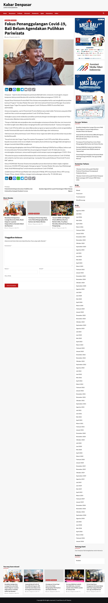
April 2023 (79, 341)
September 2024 (81, 286)
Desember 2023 (81, 315)
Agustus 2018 (80, 518)
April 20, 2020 (14, 37)
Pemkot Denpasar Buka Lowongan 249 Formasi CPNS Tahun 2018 (89, 178)
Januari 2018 (80, 541)
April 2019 (79, 492)
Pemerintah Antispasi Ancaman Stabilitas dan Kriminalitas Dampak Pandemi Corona (18, 189)
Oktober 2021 (80, 400)
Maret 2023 (79, 345)
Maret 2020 (79, 456)
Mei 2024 (79, 299)
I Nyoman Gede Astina (82, 169)
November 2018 (81, 508)
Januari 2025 (80, 273)
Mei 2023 (79, 338)
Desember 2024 (81, 276)
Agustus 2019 (80, 479)
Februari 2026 (80, 230)
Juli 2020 (78, 443)
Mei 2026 (79, 220)
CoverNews (59, 600)
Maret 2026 (79, 227)
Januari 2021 (80, 430)
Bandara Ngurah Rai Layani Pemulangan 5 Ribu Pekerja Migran (55, 189)
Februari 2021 (80, 426)
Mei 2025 (79, 259)
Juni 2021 (79, 413)
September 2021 (81, 404)
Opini (42, 13)
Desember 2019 (81, 466)
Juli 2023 (78, 331)
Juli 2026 (78, 214)
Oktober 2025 (80, 243)
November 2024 (81, 279)
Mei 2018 (79, 528)
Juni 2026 (79, 217)
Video (56, 13)
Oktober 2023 (80, 322)
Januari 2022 (80, 390)
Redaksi (78, 560)
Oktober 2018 (80, 512)
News (5, 13)
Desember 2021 (81, 394)
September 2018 (81, 515)
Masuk (78, 190)
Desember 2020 (81, 433)
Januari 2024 (80, 312)
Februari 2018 (80, 538)
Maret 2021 (79, 423)
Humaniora (49, 13)
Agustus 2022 (80, 368)
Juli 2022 (78, 371)
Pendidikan (93, 580)
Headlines (7, 20)
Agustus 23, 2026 (75, 591)
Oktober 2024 (80, 282)
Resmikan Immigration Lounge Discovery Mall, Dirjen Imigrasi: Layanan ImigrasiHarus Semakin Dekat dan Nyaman (14, 222)
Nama (7, 268)
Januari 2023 (80, 351)
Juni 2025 (79, 256)
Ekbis (54, 213)
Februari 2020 (80, 459)
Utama (17, 213)
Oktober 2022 (80, 361)
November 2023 (81, 318)
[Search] (104, 13)
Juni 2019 (79, 485)
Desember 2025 (81, 237)
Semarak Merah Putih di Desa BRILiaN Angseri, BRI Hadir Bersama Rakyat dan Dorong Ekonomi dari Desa (89, 136)
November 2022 (81, 358)
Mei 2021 (79, 417)
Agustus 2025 (80, 250)
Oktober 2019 (80, 472)
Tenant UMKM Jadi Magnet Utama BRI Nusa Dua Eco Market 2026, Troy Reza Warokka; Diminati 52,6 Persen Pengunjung (62, 222)
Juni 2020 (79, 446)
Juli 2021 (78, 410)
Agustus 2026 (80, 210)
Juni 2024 (79, 295)
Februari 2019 (80, 499)
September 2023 (81, 325)
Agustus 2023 (80, 328)
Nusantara (12, 13)
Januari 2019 (80, 502)
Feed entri (79, 193)
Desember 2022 (81, 354)
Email (41, 268)
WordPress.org (80, 200)
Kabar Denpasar (17, 4)
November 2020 (81, 436)
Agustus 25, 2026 (37, 224)
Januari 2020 (80, 463)
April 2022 (79, 381)
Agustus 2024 (80, 289)
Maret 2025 (79, 266)
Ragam (71, 580)
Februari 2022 (80, 387)
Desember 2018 (81, 505)
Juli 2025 (78, 253)
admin (7, 37)
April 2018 (79, 531)
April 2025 (79, 263)
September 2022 (81, 364)
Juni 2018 (79, 525)
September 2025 (81, 246)
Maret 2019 (79, 495)
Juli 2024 (78, 292)
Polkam (19, 13)
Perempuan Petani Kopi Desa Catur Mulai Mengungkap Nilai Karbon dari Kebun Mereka (38, 220)
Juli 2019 (78, 482)
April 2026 (79, 223)
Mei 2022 (79, 377)
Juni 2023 (79, 335)
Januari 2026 (80, 233)
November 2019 (81, 469)
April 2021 (79, 420)
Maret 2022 (79, 384)
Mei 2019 (79, 489)
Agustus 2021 (80, 407)
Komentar (8, 245)
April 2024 (79, 302)
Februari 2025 (80, 269)
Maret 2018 (79, 535)
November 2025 (81, 240)
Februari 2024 (80, 309)
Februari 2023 (80, 348)
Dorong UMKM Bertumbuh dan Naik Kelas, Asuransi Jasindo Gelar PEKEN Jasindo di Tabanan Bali (88, 149)
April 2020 (79, 453)
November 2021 (81, 397)
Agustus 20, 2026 (95, 591)
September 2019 (81, 476)
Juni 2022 (79, 374)
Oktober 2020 (80, 440)
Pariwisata (35, 13)
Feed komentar (80, 197)
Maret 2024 (79, 305)
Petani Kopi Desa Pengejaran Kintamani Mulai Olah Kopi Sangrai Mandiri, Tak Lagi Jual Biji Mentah (89, 156)
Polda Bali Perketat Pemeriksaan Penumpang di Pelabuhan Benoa (87, 171)
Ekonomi (27, 13)
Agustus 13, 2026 (61, 228)
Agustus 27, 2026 (13, 228)
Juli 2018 (78, 521)
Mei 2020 (79, 449)
